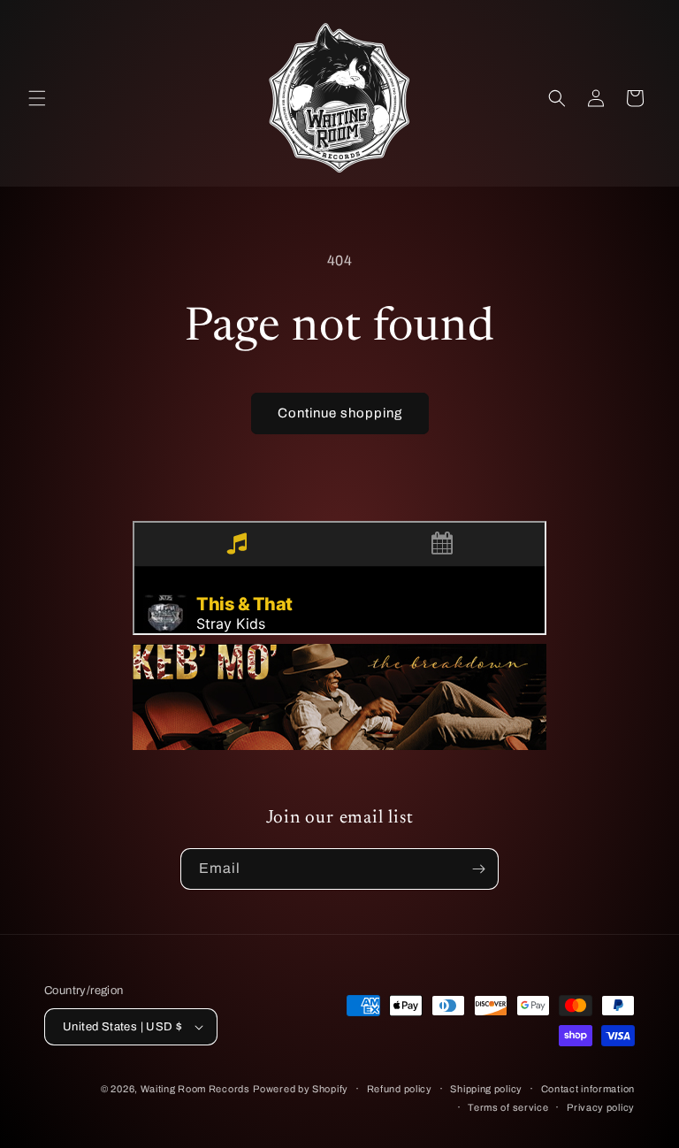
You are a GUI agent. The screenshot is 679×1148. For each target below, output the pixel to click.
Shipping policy (486, 1088)
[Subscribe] (478, 869)
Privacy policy (601, 1107)
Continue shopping (340, 413)
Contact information (588, 1088)
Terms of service (508, 1107)
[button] (37, 98)
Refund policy (399, 1088)
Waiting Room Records (195, 1088)
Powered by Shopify (300, 1088)
